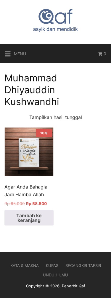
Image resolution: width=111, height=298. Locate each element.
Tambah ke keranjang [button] (29, 217)
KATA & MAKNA (24, 265)
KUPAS (52, 265)
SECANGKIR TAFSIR (83, 265)
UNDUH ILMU (55, 275)
